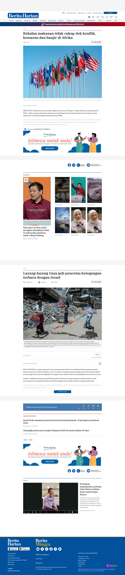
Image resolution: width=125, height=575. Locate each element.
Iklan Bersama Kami (14, 570)
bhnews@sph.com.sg (46, 569)
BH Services (11, 564)
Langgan (110, 12)
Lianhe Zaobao (82, 560)
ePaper (89, 13)
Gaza (25, 440)
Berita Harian (81, 562)
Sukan (69, 20)
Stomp (80, 566)
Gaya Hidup (52, 20)
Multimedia (91, 20)
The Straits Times (83, 556)
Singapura (19, 20)
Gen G (100, 20)
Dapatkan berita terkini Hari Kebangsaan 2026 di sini (64, 24)
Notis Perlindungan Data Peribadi (17, 560)
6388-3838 (39, 558)
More (108, 20)
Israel (30, 440)
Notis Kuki (11, 562)
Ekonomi (43, 20)
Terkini (11, 20)
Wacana (60, 20)
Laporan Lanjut (62, 391)
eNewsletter (81, 13)
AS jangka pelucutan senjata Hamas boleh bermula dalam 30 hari (56, 430)
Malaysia (27, 20)
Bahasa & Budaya (79, 20)
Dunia (35, 20)
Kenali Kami (11, 555)
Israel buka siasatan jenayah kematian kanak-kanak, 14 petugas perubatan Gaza (61, 421)
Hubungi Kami (12, 553)
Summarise (29, 282)
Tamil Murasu (81, 564)
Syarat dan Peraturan (14, 558)
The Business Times (84, 558)
